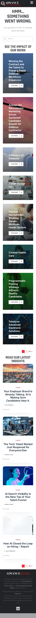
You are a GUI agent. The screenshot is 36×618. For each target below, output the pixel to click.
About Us (18, 594)
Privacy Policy (8, 586)
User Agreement (27, 581)
